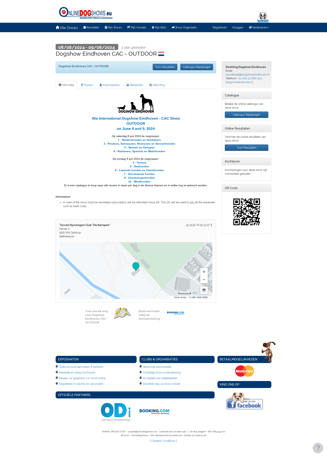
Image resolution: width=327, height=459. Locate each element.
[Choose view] (204, 290)
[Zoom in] (204, 272)
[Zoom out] (204, 279)
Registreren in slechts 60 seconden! (81, 383)
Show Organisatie (185, 27)
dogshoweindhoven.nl (239, 82)
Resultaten (92, 27)
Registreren (220, 27)
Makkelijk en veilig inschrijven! (77, 372)
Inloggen (237, 27)
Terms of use (180, 297)
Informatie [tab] (67, 85)
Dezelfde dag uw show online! (161, 383)
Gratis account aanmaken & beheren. (81, 366)
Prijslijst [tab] (88, 85)
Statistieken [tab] (136, 85)
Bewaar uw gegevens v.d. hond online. (82, 378)
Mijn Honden (138, 27)
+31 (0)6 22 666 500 (250, 78)
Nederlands (259, 27)
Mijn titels (160, 27)
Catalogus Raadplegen (197, 67)
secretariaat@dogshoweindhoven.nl (247, 74)
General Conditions (163, 440)
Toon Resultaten (165, 67)
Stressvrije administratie (157, 366)
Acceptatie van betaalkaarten (160, 378)
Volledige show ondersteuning (162, 372)
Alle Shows (68, 28)
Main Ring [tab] (158, 85)
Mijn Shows (114, 27)
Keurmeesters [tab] (111, 85)
